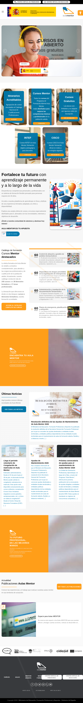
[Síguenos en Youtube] (50, 684)
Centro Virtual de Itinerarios (28, 2)
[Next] (78, 51)
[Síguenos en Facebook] (32, 684)
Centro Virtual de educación (57, 2)
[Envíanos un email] (43, 684)
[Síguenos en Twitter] (39, 684)
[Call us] (47, 684)
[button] (80, 12)
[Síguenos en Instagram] (36, 684)
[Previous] (5, 51)
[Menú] (3, 11)
